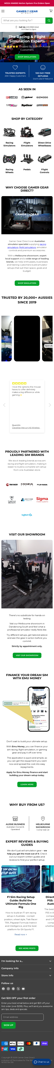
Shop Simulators (27, 57)
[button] (5, 405)
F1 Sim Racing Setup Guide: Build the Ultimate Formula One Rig (21, 902)
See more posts (27, 948)
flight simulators (27, 247)
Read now (20, 934)
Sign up (8, 1025)
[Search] (49, 20)
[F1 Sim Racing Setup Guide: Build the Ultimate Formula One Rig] (20, 879)
